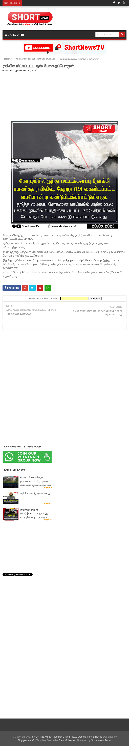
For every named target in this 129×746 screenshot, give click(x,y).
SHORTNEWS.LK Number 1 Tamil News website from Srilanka (67, 736)
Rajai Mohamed (67, 740)
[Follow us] (118, 3)
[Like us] (113, 3)
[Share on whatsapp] (48, 288)
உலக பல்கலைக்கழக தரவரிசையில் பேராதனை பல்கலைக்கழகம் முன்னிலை (35, 481)
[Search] (122, 34)
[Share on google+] (25, 288)
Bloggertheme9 (26, 740)
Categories (16, 34)
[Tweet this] (32, 288)
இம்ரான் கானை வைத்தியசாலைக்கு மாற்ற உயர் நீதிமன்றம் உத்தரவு (34, 513)
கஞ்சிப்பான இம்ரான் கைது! (35, 493)
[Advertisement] (64, 97)
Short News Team (101, 740)
